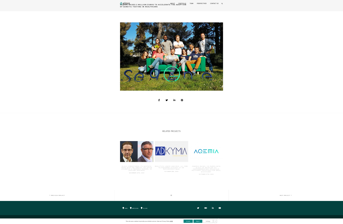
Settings (208, 221)
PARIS (126, 208)
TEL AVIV (145, 208)
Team (191, 3)
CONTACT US (214, 3)
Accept (188, 221)
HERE (171, 221)
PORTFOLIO (182, 3)
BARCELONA (135, 208)
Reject (198, 221)
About (172, 3)
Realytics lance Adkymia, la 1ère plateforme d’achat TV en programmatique (171, 168)
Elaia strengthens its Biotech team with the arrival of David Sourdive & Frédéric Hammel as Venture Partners (136, 168)
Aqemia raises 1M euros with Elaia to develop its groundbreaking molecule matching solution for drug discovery (206, 169)
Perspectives (202, 3)
